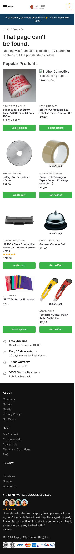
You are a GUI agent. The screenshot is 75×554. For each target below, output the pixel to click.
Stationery (9, 296)
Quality (7, 409)
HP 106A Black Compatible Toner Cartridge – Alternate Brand (19, 247)
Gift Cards (9, 419)
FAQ (5, 454)
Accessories (46, 311)
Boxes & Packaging (14, 106)
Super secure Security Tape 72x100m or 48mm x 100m (18, 113)
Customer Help (12, 439)
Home (6, 29)
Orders (7, 404)
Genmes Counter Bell (52, 244)
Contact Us (10, 444)
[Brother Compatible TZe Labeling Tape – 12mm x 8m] (55, 85)
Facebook (9, 476)
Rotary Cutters (12, 173)
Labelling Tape (48, 106)
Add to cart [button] (19, 194)
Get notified (55, 194)
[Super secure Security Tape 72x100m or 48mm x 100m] (19, 85)
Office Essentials (50, 240)
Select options (19, 127)
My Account (10, 434)
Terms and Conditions (16, 449)
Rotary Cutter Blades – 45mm (16, 178)
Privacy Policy (12, 414)
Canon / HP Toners (14, 240)
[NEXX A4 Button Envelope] (19, 283)
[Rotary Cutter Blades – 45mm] (19, 153)
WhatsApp (9, 486)
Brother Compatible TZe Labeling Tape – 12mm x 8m (55, 111)
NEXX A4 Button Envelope (19, 299)
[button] (69, 6)
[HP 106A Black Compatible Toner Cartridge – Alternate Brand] (19, 220)
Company (9, 399)
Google (7, 481)
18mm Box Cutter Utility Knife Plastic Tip (53, 316)
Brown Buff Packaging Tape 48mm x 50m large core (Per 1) (53, 180)
